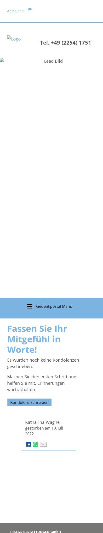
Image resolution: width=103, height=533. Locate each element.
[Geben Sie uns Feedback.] (30, 11)
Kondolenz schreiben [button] (29, 402)
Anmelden (15, 11)
